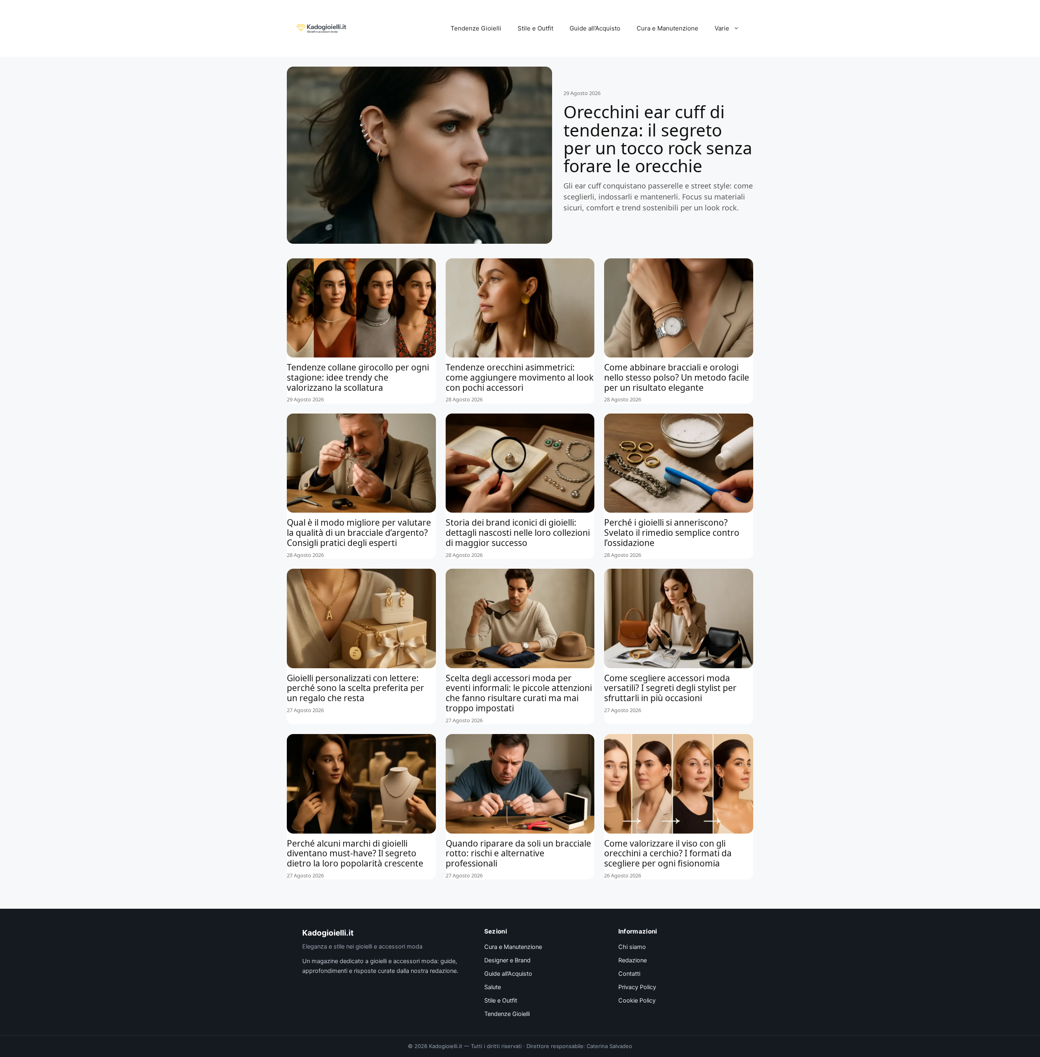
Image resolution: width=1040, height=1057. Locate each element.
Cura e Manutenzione (667, 28)
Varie (722, 28)
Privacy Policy (637, 987)
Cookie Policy (637, 1000)
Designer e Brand (507, 960)
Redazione (632, 960)
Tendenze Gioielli (476, 28)
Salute (492, 987)
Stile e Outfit (535, 28)
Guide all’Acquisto (595, 28)
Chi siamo (632, 947)
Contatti (629, 973)
